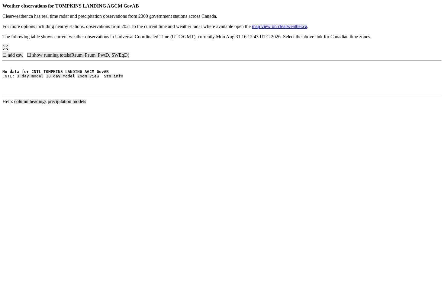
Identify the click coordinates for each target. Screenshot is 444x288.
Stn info (113, 76)
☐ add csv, (12, 55)
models (79, 101)
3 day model (30, 76)
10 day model (60, 76)
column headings (30, 101)
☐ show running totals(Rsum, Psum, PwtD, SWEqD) (78, 55)
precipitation (59, 101)
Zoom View (88, 76)
